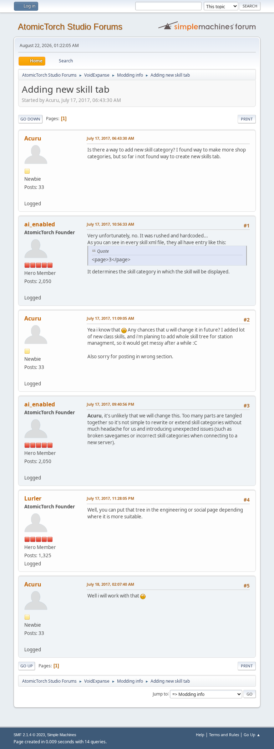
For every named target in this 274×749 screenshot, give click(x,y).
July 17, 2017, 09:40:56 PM (110, 404)
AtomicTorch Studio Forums (70, 26)
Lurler (32, 498)
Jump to (160, 694)
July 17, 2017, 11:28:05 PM (110, 498)
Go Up (26, 665)
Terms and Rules (224, 734)
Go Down (30, 119)
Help (200, 734)
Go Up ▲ (252, 734)
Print (247, 119)
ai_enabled (39, 224)
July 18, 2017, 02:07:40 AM (110, 584)
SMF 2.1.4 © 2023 (29, 735)
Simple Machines (61, 735)
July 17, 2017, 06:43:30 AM (110, 138)
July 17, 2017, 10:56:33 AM (110, 224)
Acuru (32, 138)
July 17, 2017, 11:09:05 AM (110, 318)
